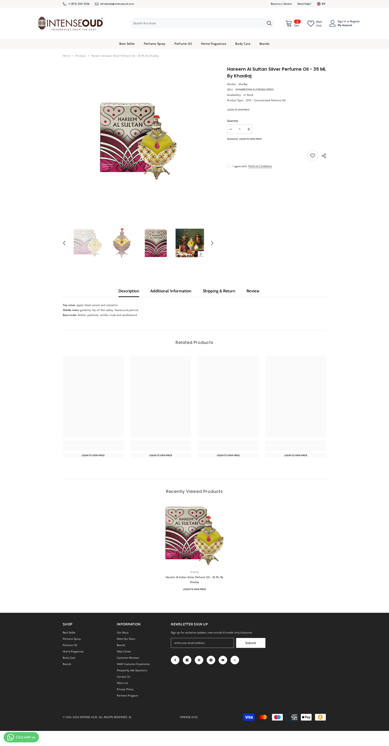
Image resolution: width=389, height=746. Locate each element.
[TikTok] (211, 660)
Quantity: (232, 120)
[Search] (201, 23)
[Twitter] (235, 660)
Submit (250, 643)
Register (355, 21)
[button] (64, 243)
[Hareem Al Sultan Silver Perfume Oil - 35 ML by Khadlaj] (194, 535)
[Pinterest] (199, 660)
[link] (93, 448)
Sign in (342, 21)
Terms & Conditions (260, 166)
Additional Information (171, 290)
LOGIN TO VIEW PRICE (238, 109)
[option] (138, 141)
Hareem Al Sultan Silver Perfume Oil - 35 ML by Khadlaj (194, 579)
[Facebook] (175, 660)
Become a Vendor (281, 3)
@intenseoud (120, 3)
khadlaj (243, 84)
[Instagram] (187, 660)
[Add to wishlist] (312, 155)
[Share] (322, 155)
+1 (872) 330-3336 (79, 3)
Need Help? (304, 3)
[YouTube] (223, 660)
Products (80, 55)
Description (128, 290)
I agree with (240, 166)
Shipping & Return (219, 290)
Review (253, 290)
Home (66, 55)
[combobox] (196, 23)
